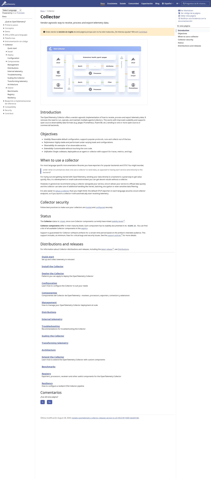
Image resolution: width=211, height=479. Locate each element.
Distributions (123, 249)
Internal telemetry (52, 319)
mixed (62, 221)
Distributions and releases (189, 46)
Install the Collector (52, 266)
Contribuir (143, 32)
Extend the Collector (53, 356)
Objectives (182, 33)
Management (49, 302)
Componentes (49, 292)
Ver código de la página (190, 13)
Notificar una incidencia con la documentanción (192, 19)
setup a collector (62, 191)
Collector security (185, 39)
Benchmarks (48, 366)
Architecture (49, 349)
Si (42, 402)
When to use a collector (188, 36)
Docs (42, 11)
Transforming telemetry (55, 342)
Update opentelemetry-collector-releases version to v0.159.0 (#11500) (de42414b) (105, 418)
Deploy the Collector (53, 273)
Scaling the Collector (53, 335)
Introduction (183, 30)
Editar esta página (188, 16)
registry (84, 228)
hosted (89, 207)
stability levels (117, 221)
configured (100, 207)
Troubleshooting (51, 326)
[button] (167, 3)
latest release (106, 249)
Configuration (49, 283)
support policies (114, 235)
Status (181, 43)
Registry (46, 373)
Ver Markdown (186, 10)
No (49, 402)
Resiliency (47, 383)
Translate (21, 13)
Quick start (48, 256)
